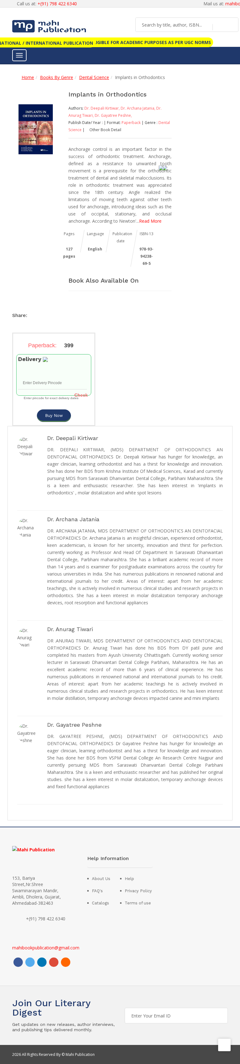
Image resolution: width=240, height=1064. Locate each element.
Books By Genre (56, 77)
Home (28, 77)
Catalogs (100, 903)
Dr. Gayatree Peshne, (113, 115)
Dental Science (94, 77)
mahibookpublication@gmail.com (45, 948)
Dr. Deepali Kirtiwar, (102, 108)
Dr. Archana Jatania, (138, 108)
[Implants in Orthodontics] (35, 129)
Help (129, 878)
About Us (101, 878)
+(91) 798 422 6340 (57, 4)
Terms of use (138, 903)
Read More (150, 221)
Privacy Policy (138, 890)
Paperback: (50, 345)
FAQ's (97, 890)
